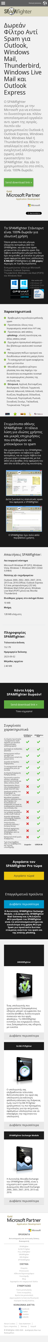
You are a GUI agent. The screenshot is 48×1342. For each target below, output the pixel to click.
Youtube (25, 1314)
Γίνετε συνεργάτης (24, 1292)
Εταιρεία (24, 1268)
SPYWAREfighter (24, 1260)
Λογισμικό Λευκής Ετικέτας (24, 1300)
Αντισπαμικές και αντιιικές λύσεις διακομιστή (24, 1239)
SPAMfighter (24, 1246)
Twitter (25, 1311)
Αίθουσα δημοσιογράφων (24, 1273)
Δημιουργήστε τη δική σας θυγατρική (24, 1298)
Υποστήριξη (24, 1276)
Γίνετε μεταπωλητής (24, 1290)
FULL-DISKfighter (24, 1252)
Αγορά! (33, 1326)
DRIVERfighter (24, 1254)
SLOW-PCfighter (24, 1249)
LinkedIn (25, 1317)
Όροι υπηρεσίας (10, 1326)
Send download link (17, 183)
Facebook (25, 1309)
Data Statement (25, 1324)
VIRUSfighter (24, 1257)
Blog (24, 1279)
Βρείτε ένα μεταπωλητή (24, 1295)
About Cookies (9, 1324)
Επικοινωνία (24, 1271)
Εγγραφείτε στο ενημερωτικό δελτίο (24, 1281)
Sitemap (24, 1326)
